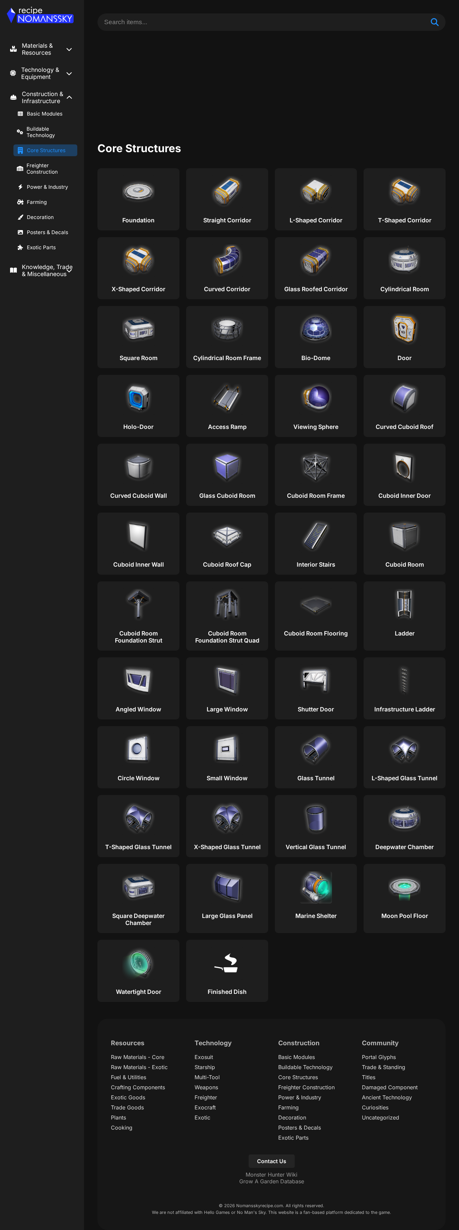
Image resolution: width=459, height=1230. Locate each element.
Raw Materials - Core (137, 1057)
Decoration (40, 217)
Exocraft (205, 1107)
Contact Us (271, 1161)
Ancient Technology (387, 1097)
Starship (205, 1067)
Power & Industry (47, 187)
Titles (368, 1077)
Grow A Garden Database (271, 1181)
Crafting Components (138, 1087)
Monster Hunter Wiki (271, 1174)
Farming (37, 202)
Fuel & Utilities (128, 1077)
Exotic (202, 1117)
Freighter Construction (42, 168)
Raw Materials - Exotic (139, 1067)
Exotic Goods (128, 1097)
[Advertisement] (271, 81)
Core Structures (46, 150)
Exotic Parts (41, 247)
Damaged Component (390, 1087)
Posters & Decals (47, 232)
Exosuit (204, 1057)
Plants (118, 1117)
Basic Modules (44, 114)
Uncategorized (380, 1117)
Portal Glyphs (379, 1057)
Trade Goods (127, 1107)
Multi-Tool (207, 1077)
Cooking (121, 1127)
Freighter (206, 1097)
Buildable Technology (41, 132)
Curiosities (375, 1107)
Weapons (206, 1087)
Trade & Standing (383, 1067)
